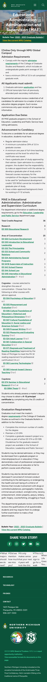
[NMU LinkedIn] (37, 543)
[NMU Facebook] (9, 543)
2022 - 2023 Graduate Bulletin (29, 37)
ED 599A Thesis (11, 388)
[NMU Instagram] (16, 543)
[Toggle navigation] (35, 5)
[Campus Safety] (31, 637)
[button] (43, 5)
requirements (14, 416)
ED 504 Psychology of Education (18, 298)
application (29, 87)
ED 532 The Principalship (13, 248)
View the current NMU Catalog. (17, 40)
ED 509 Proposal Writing (14, 329)
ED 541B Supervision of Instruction (17, 264)
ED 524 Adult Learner (13, 338)
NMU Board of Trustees (19, 651)
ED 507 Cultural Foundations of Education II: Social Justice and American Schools (17, 323)
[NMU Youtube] (30, 543)
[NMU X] (23, 543)
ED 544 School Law (10, 270)
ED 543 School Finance (12, 267)
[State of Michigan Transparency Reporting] (17, 637)
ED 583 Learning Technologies (17, 363)
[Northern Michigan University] (4, 5)
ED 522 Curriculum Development (17, 239)
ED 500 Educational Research (15, 229)
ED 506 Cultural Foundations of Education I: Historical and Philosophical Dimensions (17, 314)
